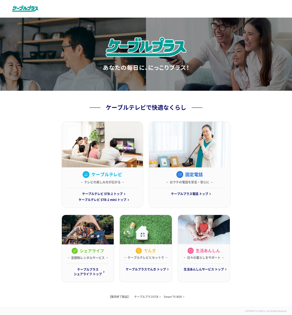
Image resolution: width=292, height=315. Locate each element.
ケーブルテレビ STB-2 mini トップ (102, 199)
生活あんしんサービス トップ (204, 269)
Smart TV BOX (173, 296)
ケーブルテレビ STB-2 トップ (102, 193)
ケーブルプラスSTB (146, 296)
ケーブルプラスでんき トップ (146, 269)
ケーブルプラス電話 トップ (189, 193)
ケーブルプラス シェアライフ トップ (88, 272)
